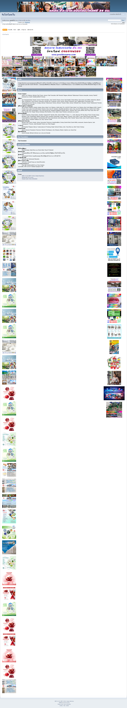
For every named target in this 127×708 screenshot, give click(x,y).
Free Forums (30, 177)
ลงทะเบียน (27, 20)
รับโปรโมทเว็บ (8, 15)
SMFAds (24, 177)
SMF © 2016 (31, 176)
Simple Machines (39, 176)
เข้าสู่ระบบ (20, 20)
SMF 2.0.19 (25, 176)
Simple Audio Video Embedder (29, 179)
